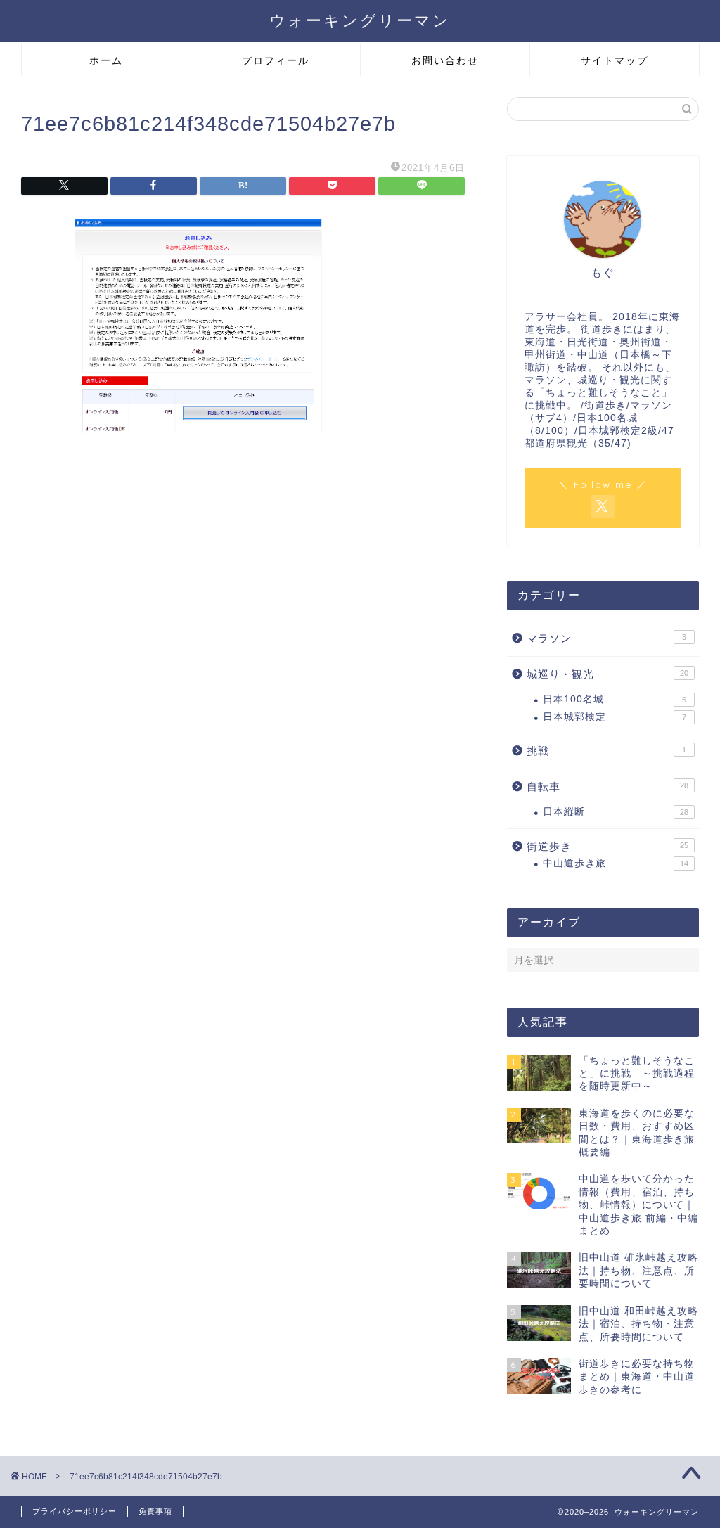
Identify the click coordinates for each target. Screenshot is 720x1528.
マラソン (606, 638)
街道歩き (607, 846)
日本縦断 (615, 812)
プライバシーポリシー (74, 1511)
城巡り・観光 (607, 674)
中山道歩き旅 (615, 863)
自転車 (607, 786)
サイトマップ (614, 60)
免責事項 (155, 1511)
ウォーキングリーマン (360, 20)
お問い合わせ (445, 60)
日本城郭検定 (614, 717)
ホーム (106, 60)
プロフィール (275, 60)
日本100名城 (614, 699)
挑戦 (606, 751)
